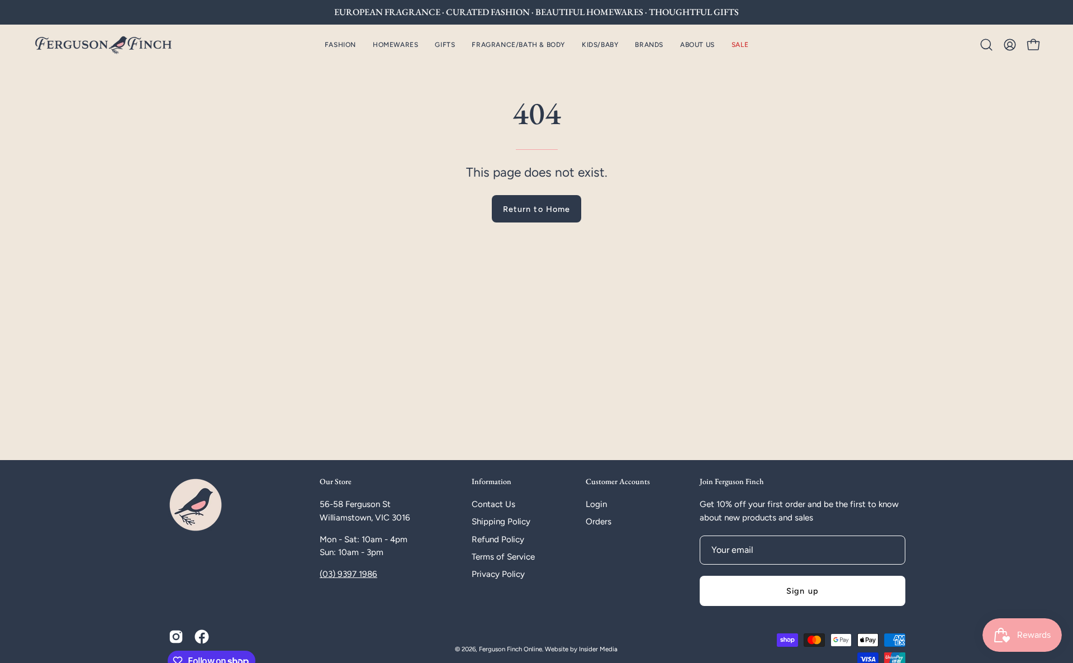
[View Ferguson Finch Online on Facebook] (201, 636)
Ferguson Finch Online (510, 649)
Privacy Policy (498, 574)
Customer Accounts (618, 481)
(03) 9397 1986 (348, 574)
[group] (536, 12)
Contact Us (493, 504)
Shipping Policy (501, 522)
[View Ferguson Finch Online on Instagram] (176, 636)
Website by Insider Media (581, 649)
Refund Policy (498, 539)
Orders (598, 522)
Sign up (802, 591)
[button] (395, 45)
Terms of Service (503, 557)
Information (491, 481)
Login (596, 504)
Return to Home (536, 209)
